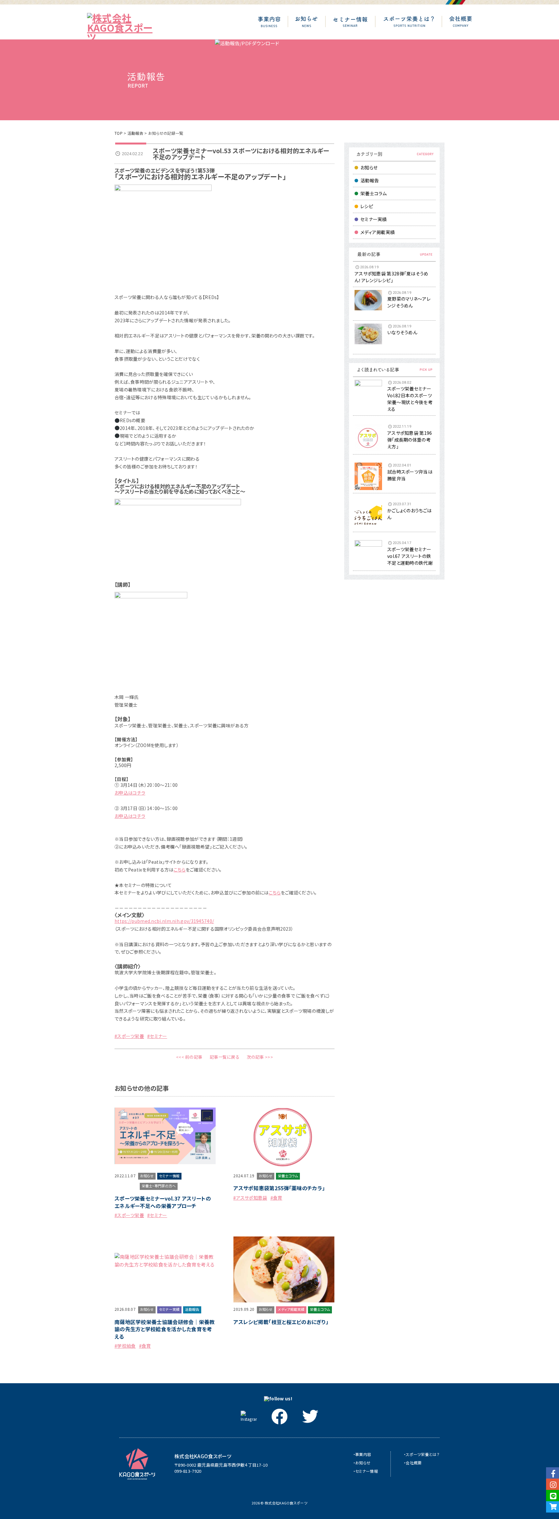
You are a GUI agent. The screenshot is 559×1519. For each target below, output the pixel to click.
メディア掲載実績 (377, 232)
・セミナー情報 (365, 1471)
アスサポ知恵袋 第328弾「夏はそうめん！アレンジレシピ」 (392, 276)
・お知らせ (362, 1462)
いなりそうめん (402, 332)
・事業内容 (362, 1454)
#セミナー (157, 1036)
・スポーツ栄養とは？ (422, 1454)
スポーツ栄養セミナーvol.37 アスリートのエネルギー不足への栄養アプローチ (163, 1202)
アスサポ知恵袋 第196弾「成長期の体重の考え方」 (409, 440)
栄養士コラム (373, 193)
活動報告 (135, 133)
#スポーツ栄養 (129, 1036)
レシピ (366, 206)
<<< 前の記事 (189, 1057)
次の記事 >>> (260, 1057)
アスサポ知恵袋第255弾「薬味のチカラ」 (279, 1188)
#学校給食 (125, 1345)
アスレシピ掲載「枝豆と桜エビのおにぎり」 (280, 1322)
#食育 (276, 1197)
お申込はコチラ (130, 792)
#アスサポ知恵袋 (250, 1197)
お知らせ (369, 167)
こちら (180, 869)
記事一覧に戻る (224, 1057)
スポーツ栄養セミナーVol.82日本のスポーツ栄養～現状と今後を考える (410, 398)
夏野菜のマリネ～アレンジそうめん (409, 302)
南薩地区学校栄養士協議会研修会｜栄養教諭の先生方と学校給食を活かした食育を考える (165, 1329)
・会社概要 (413, 1462)
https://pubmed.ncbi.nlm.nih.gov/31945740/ (164, 921)
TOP (119, 133)
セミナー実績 (373, 219)
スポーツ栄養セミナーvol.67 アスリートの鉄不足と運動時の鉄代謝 (410, 556)
